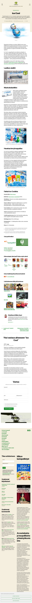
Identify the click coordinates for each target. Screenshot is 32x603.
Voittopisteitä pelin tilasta (21, 232)
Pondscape (4, 488)
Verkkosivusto (6, 399)
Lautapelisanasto (6, 443)
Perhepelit (4, 433)
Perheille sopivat (19, 229)
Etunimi (3, 459)
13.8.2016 (19, 21)
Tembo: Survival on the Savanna (7, 501)
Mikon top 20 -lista (21, 319)
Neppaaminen (7, 232)
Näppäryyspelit (14, 229)
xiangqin (18, 525)
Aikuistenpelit (5, 435)
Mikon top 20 (5, 446)
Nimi (5, 395)
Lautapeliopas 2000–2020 (8, 448)
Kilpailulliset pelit (22, 231)
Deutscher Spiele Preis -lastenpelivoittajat (17, 228)
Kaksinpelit (4, 436)
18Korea (3, 491)
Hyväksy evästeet (16, 596)
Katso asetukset (16, 600)
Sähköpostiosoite (19, 395)
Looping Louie (22, 265)
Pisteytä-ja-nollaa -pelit (13, 232)
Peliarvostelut (16, 10)
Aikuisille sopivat (7, 228)
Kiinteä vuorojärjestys (16, 231)
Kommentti (6, 387)
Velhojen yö (10, 265)
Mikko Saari (10, 21)
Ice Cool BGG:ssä (10, 276)
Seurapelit (4, 438)
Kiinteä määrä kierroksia (8, 231)
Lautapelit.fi (16, 196)
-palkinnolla (16, 62)
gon (18, 524)
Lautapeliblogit (5, 444)
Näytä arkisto (10, 322)
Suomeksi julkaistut (11, 230)
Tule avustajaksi (5, 449)
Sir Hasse (18, 267)
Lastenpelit (4, 432)
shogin (25, 524)
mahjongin (22, 524)
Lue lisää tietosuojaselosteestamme (6, 473)
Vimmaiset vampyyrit (5, 265)
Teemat (3, 440)
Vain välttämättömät (16, 598)
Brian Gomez (13, 194)
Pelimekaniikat (5, 441)
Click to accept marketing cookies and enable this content (16, 77)
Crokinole (10, 259)
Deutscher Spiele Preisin (9, 63)
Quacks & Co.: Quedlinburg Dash (14, 269)
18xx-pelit (3, 494)
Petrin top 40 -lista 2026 (6, 504)
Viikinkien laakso (26, 268)
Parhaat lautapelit (6, 430)
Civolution (10, 514)
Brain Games (11, 196)
